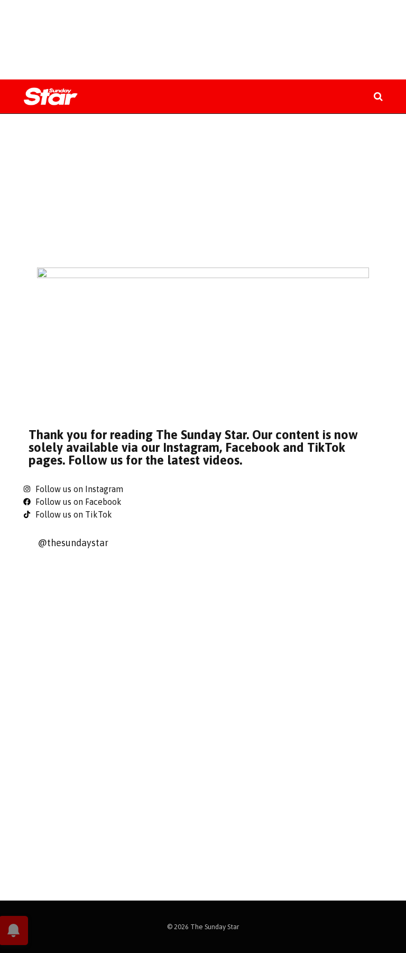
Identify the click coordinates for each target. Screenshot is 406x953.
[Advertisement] (203, 40)
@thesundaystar (73, 542)
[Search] (377, 97)
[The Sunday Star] (50, 96)
